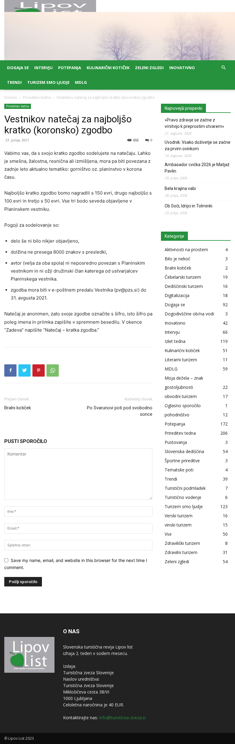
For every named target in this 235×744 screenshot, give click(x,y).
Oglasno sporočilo (183, 405)
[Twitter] (24, 370)
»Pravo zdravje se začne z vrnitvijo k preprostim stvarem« (194, 123)
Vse (168, 534)
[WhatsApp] (53, 370)
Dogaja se (18, 67)
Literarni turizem (181, 360)
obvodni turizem (181, 396)
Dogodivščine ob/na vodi (189, 314)
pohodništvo (177, 415)
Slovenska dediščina (184, 451)
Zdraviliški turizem (182, 543)
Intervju (43, 67)
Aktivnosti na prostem (186, 249)
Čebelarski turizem (183, 277)
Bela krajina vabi (180, 188)
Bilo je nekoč (177, 259)
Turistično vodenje (183, 497)
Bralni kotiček (17, 408)
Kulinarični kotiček (108, 67)
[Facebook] (10, 370)
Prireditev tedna (37, 97)
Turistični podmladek (185, 488)
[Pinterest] (38, 370)
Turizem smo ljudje (48, 82)
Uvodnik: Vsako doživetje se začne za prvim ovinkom (197, 145)
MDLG (81, 82)
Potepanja (69, 67)
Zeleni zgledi (149, 67)
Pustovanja (176, 442)
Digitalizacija (177, 295)
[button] (223, 68)
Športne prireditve (182, 460)
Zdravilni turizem (181, 552)
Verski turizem (178, 516)
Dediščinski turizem (184, 286)
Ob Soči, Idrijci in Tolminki (188, 205)
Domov (10, 97)
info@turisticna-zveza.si (122, 717)
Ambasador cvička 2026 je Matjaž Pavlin (197, 167)
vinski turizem (178, 525)
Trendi (14, 82)
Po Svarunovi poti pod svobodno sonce (119, 411)
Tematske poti (179, 470)
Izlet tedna (175, 341)
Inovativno (182, 67)
